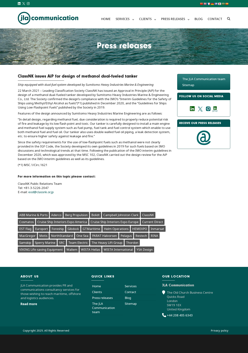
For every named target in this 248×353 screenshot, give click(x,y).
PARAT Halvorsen (104, 236)
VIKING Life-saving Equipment (41, 249)
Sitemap (188, 85)
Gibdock (73, 229)
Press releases (173, 19)
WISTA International (118, 249)
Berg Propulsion (76, 215)
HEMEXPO (139, 229)
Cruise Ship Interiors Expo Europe (115, 222)
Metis (43, 236)
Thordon (132, 242)
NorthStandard (62, 236)
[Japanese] (219, 3)
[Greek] (215, 3)
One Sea (82, 236)
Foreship (58, 229)
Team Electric (78, 242)
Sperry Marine (45, 242)
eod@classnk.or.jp (41, 192)
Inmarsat (157, 229)
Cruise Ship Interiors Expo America (62, 222)
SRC (62, 242)
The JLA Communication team (203, 79)
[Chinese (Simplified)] (201, 3)
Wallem (71, 249)
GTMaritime (91, 229)
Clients (145, 19)
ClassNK (148, 215)
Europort (41, 229)
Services (122, 19)
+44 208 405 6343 (180, 315)
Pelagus (126, 236)
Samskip (25, 242)
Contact (215, 19)
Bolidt (95, 215)
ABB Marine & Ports (33, 215)
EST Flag (25, 229)
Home (106, 19)
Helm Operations (116, 229)
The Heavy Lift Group (107, 242)
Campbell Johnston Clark (121, 215)
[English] (205, 3)
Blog (198, 19)
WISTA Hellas (90, 249)
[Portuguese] (223, 3)
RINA (154, 236)
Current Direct (152, 222)
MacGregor (27, 236)
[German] (212, 3)
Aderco (56, 215)
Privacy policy (219, 330)
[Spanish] (226, 3)
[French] (208, 3)
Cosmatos (26, 222)
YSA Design (145, 249)
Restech (141, 236)
